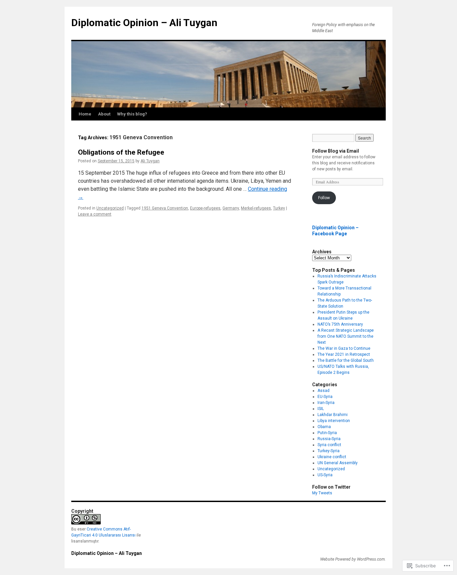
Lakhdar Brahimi (332, 414)
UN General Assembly (337, 463)
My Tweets (322, 493)
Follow (324, 197)
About (104, 113)
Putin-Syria (327, 432)
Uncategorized (110, 208)
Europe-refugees (205, 208)
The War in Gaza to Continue (343, 348)
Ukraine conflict (331, 457)
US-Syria (325, 475)
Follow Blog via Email (335, 151)
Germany (230, 208)
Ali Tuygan (150, 161)
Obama (324, 426)
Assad (323, 390)
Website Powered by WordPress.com (352, 559)
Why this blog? (132, 113)
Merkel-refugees (256, 208)
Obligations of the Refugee (121, 152)
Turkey (279, 208)
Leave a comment (94, 214)
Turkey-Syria (328, 450)
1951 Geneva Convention (165, 208)
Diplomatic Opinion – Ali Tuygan (144, 22)
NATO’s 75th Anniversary (340, 324)
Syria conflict (329, 444)
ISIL (320, 408)
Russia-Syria (329, 438)
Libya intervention (333, 420)
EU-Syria (325, 396)
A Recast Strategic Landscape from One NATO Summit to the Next (345, 336)
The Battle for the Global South (345, 360)
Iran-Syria (326, 402)
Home (85, 113)
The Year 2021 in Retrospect (343, 354)
